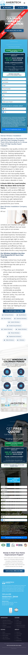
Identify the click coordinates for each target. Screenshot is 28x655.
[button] (24, 3)
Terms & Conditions (21, 647)
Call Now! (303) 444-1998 (14, 434)
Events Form (5, 647)
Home (2, 132)
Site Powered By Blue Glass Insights (14, 645)
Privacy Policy (12, 647)
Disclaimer (14, 648)
